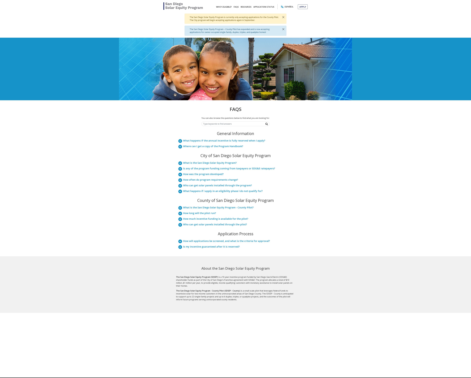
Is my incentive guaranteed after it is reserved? (211, 246)
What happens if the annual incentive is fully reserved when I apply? (224, 140)
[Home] (183, 6)
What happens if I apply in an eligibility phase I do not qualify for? (223, 191)
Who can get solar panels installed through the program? (217, 185)
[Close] (283, 17)
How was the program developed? (203, 174)
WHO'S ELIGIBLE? (224, 7)
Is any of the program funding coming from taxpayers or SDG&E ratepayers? (229, 168)
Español (289, 6)
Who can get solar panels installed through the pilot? (215, 224)
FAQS (236, 7)
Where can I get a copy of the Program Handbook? (213, 146)
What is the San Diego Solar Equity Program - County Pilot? (218, 207)
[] (265, 124)
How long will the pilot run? (199, 213)
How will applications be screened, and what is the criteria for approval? (226, 241)
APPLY (302, 6)
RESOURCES (246, 7)
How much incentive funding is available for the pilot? (215, 218)
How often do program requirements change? (210, 179)
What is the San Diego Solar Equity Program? (210, 162)
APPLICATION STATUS (263, 7)
